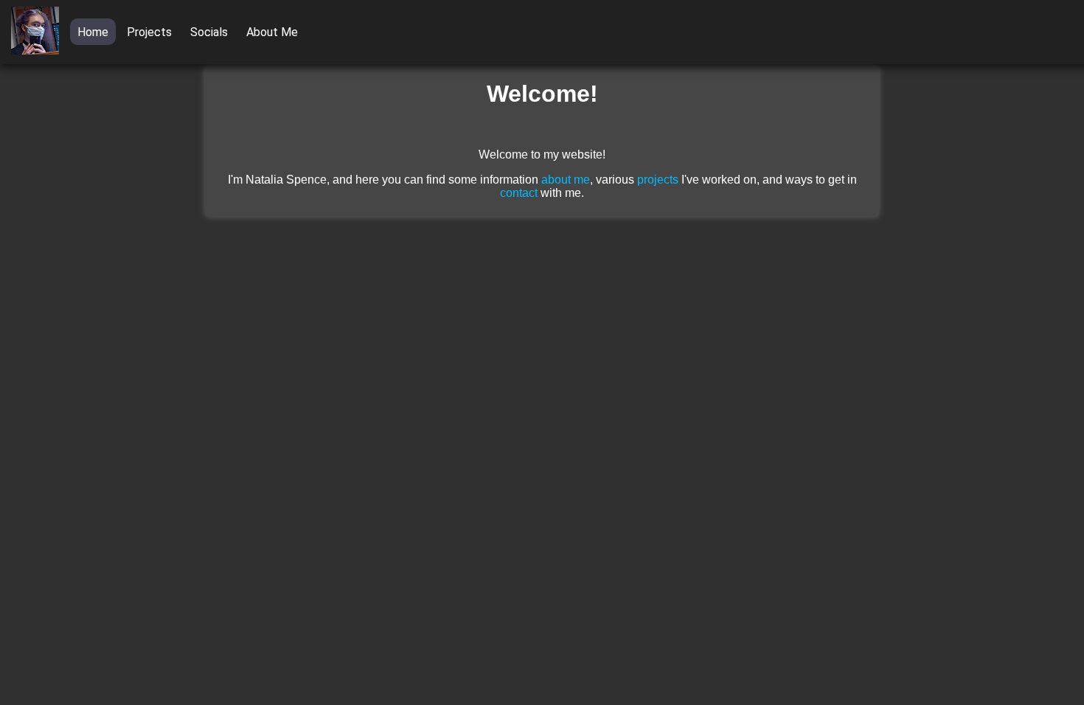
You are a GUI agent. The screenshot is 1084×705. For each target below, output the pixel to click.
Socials (209, 32)
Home (92, 32)
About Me (272, 32)
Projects (149, 32)
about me (565, 179)
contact (519, 193)
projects (657, 179)
